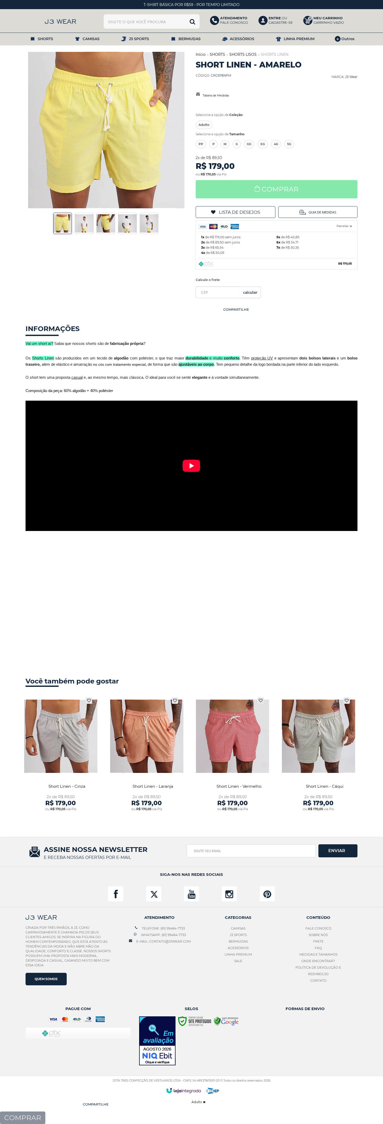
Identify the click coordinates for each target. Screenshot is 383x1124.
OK (250, 292)
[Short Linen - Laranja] (146, 754)
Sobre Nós (318, 935)
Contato (318, 980)
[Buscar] (192, 21)
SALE (238, 961)
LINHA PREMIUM (238, 954)
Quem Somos (46, 979)
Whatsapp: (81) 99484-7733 (163, 935)
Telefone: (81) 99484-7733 (163, 928)
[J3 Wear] (60, 21)
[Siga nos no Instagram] (229, 894)
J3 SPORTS (238, 935)
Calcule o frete (208, 280)
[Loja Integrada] (183, 1091)
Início (201, 54)
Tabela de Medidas (216, 95)
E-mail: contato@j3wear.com (163, 941)
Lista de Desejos (239, 212)
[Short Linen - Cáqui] (318, 754)
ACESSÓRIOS (238, 948)
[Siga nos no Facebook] (115, 894)
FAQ (318, 948)
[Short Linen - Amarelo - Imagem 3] (105, 223)
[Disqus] (191, 602)
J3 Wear (351, 77)
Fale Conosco (318, 928)
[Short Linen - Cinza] (60, 754)
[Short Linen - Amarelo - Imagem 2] (84, 223)
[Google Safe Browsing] (226, 1021)
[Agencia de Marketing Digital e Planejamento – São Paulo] (212, 1091)
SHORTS (217, 54)
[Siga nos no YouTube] (191, 894)
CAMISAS (238, 928)
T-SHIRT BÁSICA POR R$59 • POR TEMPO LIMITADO (191, 4)
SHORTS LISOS (243, 54)
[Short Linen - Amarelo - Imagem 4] (127, 223)
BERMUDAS (238, 941)
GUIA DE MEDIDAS (322, 212)
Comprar (280, 189)
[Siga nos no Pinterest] (267, 894)
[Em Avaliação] (157, 1041)
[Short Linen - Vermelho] (232, 754)
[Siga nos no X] (154, 894)
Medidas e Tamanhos (318, 954)
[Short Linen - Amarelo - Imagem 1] (62, 223)
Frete (318, 941)
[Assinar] (337, 850)
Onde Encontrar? (318, 961)
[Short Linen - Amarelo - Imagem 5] (149, 223)
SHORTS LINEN (274, 54)
